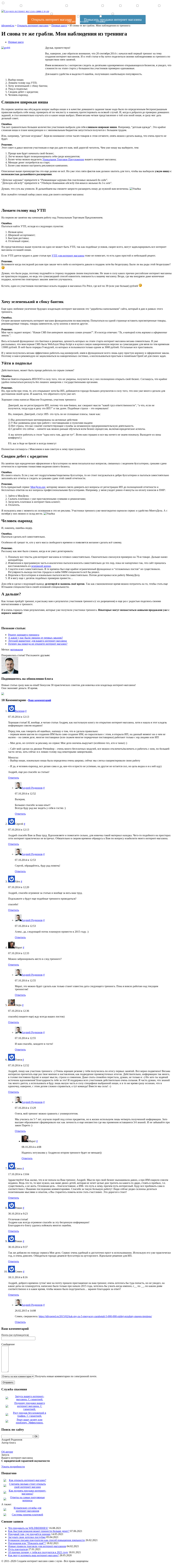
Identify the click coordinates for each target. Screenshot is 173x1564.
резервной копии (41, 566)
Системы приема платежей (27, 1514)
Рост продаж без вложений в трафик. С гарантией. (29, 1414)
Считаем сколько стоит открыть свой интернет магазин (27, 1485)
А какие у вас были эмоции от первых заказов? (35, 637)
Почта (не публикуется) (15, 1335)
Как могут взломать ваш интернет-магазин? (33, 1555)
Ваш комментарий (39, 700)
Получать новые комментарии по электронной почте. (65, 1376)
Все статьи (102, 10)
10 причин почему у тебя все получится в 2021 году (38, 1552)
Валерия (19, 711)
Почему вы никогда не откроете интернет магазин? (37, 643)
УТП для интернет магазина (68, 255)
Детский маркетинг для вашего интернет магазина (37, 640)
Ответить (13, 777)
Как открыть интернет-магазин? (27, 1480)
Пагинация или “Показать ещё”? (27, 1543)
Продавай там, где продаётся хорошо (29, 1534)
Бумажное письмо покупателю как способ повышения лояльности (46, 1540)
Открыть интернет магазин (21, 10)
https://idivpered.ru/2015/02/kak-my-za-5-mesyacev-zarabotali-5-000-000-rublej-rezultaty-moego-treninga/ (95, 1316)
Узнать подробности (13, 1466)
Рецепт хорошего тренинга (23, 634)
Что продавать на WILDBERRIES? (28, 1528)
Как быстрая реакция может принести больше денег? (38, 1531)
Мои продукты (159, 10)
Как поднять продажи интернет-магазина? (27, 1492)
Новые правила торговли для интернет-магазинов (37, 1546)
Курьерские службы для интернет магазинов (27, 1509)
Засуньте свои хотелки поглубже (27, 1537)
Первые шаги (16, 42)
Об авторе (7, 1451)
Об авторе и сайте (78, 21)
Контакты (137, 10)
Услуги (120, 10)
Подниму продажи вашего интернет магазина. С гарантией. (29, 1406)
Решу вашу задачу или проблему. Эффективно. (29, 1421)
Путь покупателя (18, 1549)
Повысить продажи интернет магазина (66, 10)
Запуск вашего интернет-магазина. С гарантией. (29, 1398)
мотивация (16, 649)
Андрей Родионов (32, 787)
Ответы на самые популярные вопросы (27, 1499)
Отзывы (100, 21)
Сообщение (8, 1344)
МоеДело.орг (37, 487)
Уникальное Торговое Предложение (63, 159)
